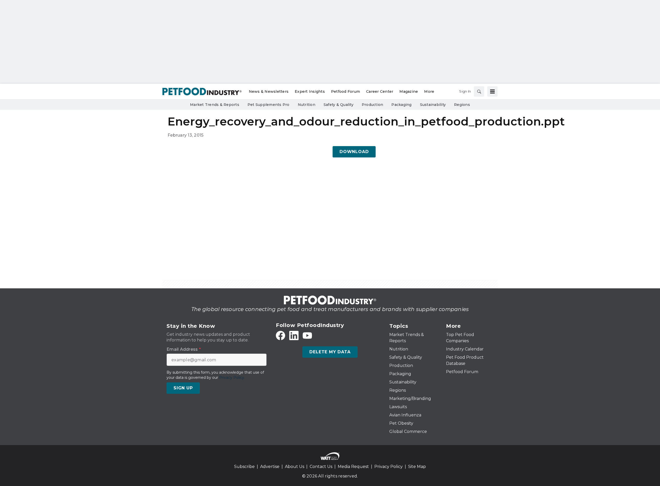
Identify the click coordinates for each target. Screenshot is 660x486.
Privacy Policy (388, 466)
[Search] (479, 91)
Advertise (269, 466)
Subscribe (244, 466)
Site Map (417, 466)
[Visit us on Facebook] (280, 335)
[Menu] (492, 91)
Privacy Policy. (232, 377)
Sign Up (183, 388)
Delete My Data (329, 351)
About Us (294, 466)
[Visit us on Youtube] (307, 335)
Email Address (184, 349)
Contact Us (321, 466)
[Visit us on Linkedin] (294, 335)
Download (354, 151)
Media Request (353, 466)
